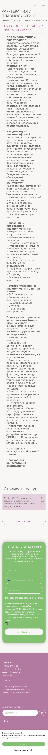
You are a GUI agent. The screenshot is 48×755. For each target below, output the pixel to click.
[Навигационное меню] (43, 5)
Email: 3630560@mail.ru (11, 669)
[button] (34, 5)
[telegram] (4, 721)
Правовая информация (11, 684)
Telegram (38, 598)
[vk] (8, 721)
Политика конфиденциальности (14, 687)
